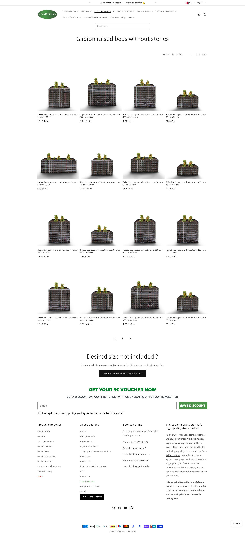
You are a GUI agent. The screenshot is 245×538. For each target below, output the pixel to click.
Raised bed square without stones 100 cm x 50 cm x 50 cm (186, 115)
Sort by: (166, 54)
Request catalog (44, 471)
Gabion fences (43, 451)
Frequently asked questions (93, 466)
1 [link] (114, 338)
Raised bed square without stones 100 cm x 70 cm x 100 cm (100, 183)
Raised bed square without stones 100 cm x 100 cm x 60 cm (143, 251)
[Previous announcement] (89, 2)
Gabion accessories (46, 456)
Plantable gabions (45, 441)
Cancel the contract (92, 496)
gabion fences (173, 455)
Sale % (40, 476)
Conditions (85, 456)
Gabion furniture (45, 461)
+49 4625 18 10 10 (140, 442)
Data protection (87, 436)
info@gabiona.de (140, 466)
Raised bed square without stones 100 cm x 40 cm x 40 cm (186, 183)
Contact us (85, 461)
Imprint (83, 431)
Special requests (87, 481)
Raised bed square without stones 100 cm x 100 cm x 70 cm (57, 251)
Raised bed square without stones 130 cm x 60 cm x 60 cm (143, 183)
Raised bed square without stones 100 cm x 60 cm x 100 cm (186, 318)
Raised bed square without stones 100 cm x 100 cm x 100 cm (143, 115)
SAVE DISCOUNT (192, 405)
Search (83, 491)
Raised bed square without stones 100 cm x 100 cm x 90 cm (186, 251)
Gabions (41, 436)
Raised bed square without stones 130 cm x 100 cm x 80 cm (143, 318)
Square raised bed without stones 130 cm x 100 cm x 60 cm (100, 115)
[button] (70, 11)
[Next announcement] (155, 2)
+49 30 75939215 (139, 460)
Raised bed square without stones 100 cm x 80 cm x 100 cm (100, 318)
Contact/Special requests (49, 466)
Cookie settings (87, 441)
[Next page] (130, 338)
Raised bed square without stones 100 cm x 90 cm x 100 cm (57, 115)
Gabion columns (44, 446)
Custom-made (43, 431)
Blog (82, 471)
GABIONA (118, 531)
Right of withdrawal (89, 446)
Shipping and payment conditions (95, 451)
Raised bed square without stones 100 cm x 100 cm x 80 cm (57, 318)
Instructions (85, 476)
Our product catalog (89, 486)
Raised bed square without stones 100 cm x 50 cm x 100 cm (100, 251)
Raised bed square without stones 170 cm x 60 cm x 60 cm (57, 183)
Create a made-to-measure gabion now (122, 373)
